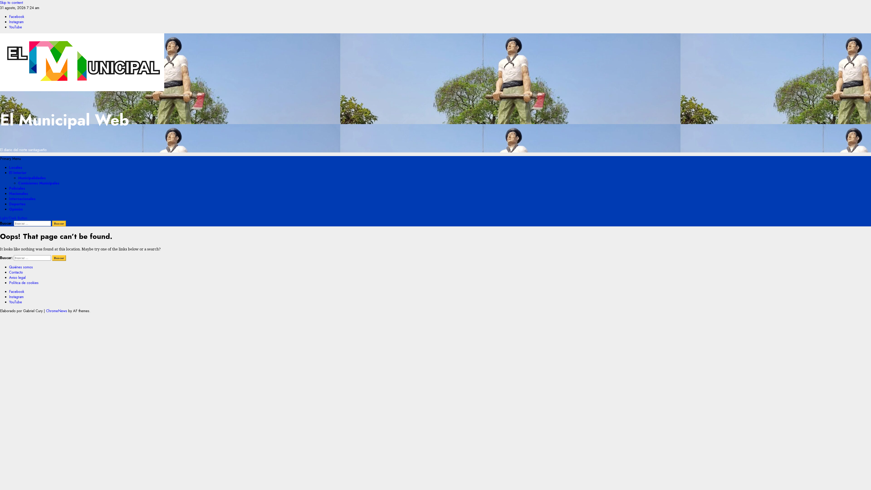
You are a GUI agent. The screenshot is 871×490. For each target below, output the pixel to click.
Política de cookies (24, 282)
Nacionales (18, 193)
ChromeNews (56, 311)
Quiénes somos (21, 267)
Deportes (17, 204)
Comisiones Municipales (38, 183)
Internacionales (22, 198)
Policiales (17, 188)
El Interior (18, 172)
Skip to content (11, 2)
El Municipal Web (64, 119)
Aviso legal (17, 277)
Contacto (16, 272)
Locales (15, 167)
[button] (10, 158)
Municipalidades (32, 178)
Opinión (16, 209)
